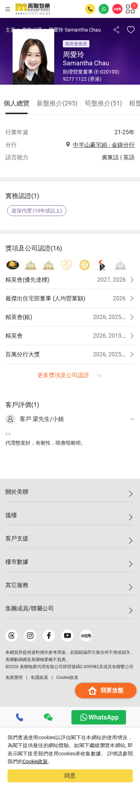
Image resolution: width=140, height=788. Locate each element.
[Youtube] (67, 635)
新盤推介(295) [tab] (57, 103)
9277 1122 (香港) (82, 79)
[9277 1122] (19, 717)
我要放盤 (112, 690)
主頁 (10, 30)
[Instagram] (30, 635)
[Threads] (11, 635)
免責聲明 (14, 677)
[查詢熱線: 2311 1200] (90, 9)
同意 (70, 775)
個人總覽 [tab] (16, 103)
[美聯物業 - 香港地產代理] (32, 9)
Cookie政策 (35, 761)
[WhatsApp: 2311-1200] (104, 9)
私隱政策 (39, 677)
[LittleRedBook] (86, 635)
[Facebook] (49, 635)
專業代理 (32, 30)
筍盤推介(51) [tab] (103, 103)
